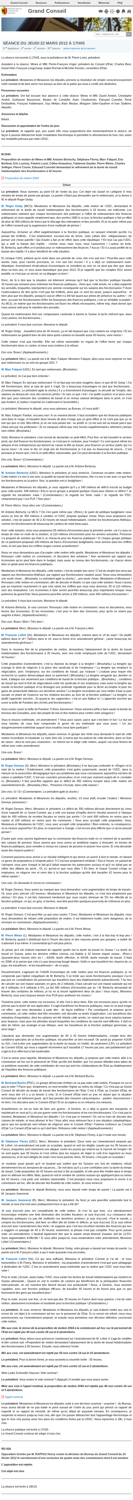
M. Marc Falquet (11, 369)
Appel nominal (14, 1397)
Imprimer (106, 11)
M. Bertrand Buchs (13, 1082)
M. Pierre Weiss (11, 935)
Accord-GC (123, 11)
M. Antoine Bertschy (15, 472)
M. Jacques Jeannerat (16, 1200)
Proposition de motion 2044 (22, 178)
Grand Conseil (47, 11)
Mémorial (104, 2)
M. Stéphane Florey (14, 1141)
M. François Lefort (13, 635)
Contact (100, 11)
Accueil (129, 11)
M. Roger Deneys (12, 765)
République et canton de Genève (15, 11)
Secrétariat (84, 2)
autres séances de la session (79, 48)
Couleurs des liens (117, 11)
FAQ (119, 2)
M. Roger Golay (12, 206)
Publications (62, 2)
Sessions (41, 2)
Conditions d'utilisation (112, 11)
